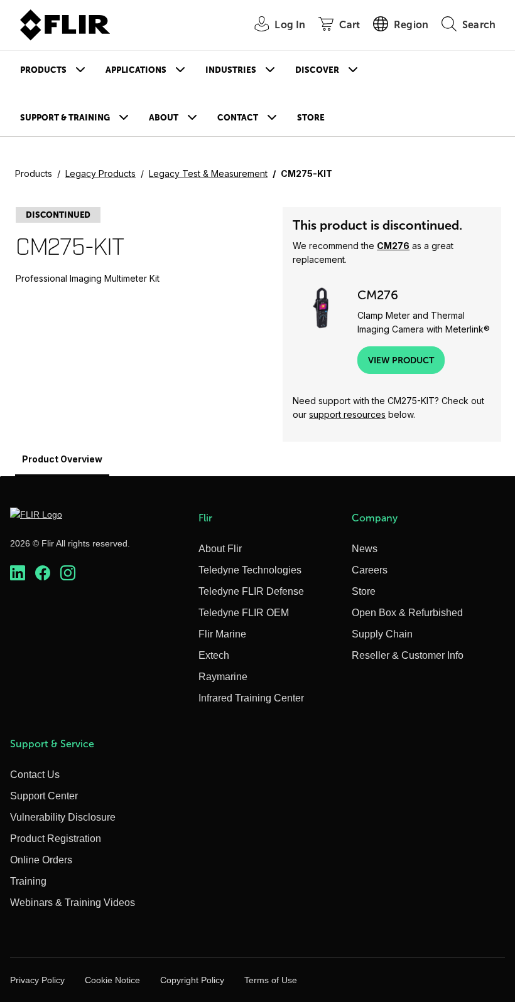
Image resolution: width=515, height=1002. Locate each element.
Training (28, 881)
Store (311, 117)
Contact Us (35, 774)
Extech (213, 655)
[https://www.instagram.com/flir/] (67, 572)
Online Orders (41, 860)
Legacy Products (100, 173)
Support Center (44, 796)
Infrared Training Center (251, 698)
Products (43, 70)
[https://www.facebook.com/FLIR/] (42, 572)
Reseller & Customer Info (408, 655)
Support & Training (65, 117)
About (163, 117)
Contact (237, 117)
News (364, 548)
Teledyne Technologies (249, 570)
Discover (317, 70)
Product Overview (62, 459)
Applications (136, 70)
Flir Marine (222, 634)
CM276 (393, 245)
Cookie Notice (112, 980)
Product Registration (55, 838)
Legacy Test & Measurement (208, 173)
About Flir (220, 548)
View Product (401, 360)
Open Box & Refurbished (407, 612)
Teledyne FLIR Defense (251, 591)
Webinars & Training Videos (72, 902)
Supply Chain (382, 634)
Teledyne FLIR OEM (243, 612)
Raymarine (222, 676)
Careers (370, 570)
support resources (347, 414)
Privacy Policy (37, 980)
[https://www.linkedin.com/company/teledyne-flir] (17, 572)
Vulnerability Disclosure (63, 817)
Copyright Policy (192, 980)
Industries (230, 70)
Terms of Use (270, 980)
